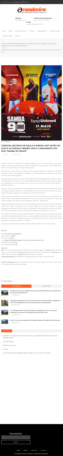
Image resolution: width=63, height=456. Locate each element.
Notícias (32, 31)
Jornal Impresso (42, 31)
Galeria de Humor (55, 31)
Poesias (5, 349)
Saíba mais (31, 376)
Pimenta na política (9, 345)
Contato (18, 36)
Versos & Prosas (8, 36)
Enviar (16, 442)
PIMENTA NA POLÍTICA (21, 31)
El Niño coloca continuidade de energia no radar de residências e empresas (35, 320)
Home (4, 31)
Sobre (10, 31)
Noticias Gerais (8, 341)
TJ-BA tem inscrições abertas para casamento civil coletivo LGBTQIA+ (27, 353)
